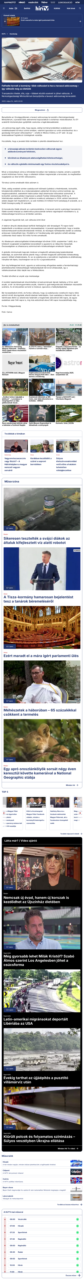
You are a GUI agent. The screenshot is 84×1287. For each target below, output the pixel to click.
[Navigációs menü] (4, 8)
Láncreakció (8, 1196)
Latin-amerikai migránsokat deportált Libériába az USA (36, 1021)
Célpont (6, 1170)
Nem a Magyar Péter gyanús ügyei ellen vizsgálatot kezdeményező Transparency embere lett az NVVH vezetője (12, 818)
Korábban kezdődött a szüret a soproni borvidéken (41, 461)
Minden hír (70, 785)
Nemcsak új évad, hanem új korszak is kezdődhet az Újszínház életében (36, 899)
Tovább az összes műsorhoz (68, 1204)
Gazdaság (13, 34)
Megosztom (40, 110)
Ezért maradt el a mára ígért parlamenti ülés (37, 20)
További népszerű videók (69, 834)
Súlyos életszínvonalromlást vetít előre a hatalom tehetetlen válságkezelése (66, 464)
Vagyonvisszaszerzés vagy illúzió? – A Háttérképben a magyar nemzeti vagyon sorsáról (15, 464)
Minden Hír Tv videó (66, 1148)
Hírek (32, 455)
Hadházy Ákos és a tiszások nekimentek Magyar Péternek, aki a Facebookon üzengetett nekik (59, 817)
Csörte (6, 1179)
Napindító (7, 953)
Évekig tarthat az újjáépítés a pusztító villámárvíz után (36, 1080)
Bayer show (8, 1187)
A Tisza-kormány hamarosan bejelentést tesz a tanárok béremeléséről (38, 599)
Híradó (5, 1162)
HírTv (4, 34)
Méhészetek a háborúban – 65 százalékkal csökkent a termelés (40, 712)
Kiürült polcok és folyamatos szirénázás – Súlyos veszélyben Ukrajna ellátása (39, 1138)
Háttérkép (7, 455)
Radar (6, 534)
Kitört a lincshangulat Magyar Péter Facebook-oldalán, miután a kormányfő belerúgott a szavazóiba (35, 817)
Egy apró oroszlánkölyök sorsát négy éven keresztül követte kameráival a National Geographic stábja (40, 773)
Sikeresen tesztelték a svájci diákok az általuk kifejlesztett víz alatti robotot (37, 540)
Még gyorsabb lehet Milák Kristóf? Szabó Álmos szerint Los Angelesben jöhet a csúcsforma (39, 960)
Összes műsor (71, 1275)
